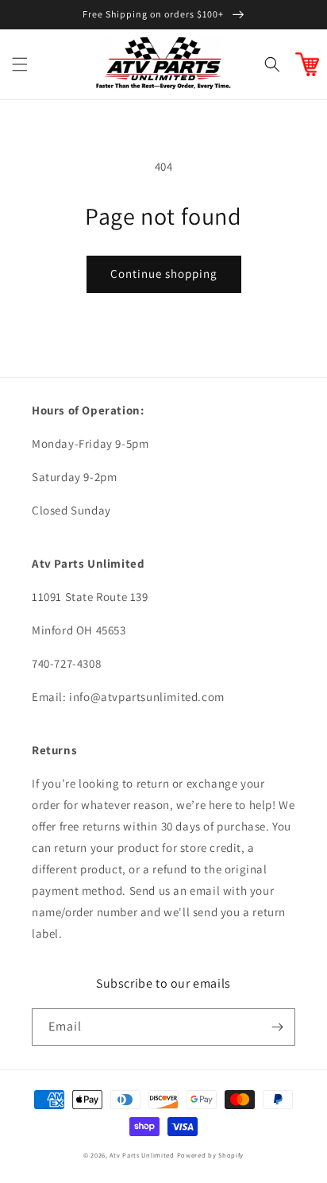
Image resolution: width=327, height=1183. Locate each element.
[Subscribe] (277, 1027)
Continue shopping (163, 273)
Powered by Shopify (210, 1154)
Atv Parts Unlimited (142, 1154)
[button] (19, 64)
